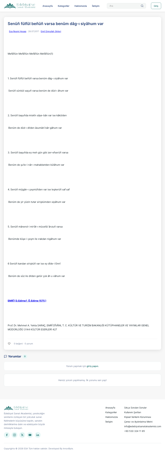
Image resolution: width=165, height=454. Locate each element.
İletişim (95, 6)
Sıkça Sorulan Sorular (135, 407)
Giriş (156, 6)
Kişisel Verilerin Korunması (137, 417)
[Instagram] (14, 435)
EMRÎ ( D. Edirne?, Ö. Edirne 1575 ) (27, 300)
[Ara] (142, 5)
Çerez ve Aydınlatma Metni (138, 421)
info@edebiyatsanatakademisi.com (142, 426)
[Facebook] (7, 435)
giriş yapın (92, 366)
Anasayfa (48, 6)
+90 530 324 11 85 (134, 431)
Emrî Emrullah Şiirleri (51, 31)
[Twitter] (22, 435)
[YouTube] (30, 435)
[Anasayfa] (19, 6)
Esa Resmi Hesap (17, 31)
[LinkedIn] (38, 435)
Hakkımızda (80, 6)
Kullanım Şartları (132, 412)
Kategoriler (63, 6)
